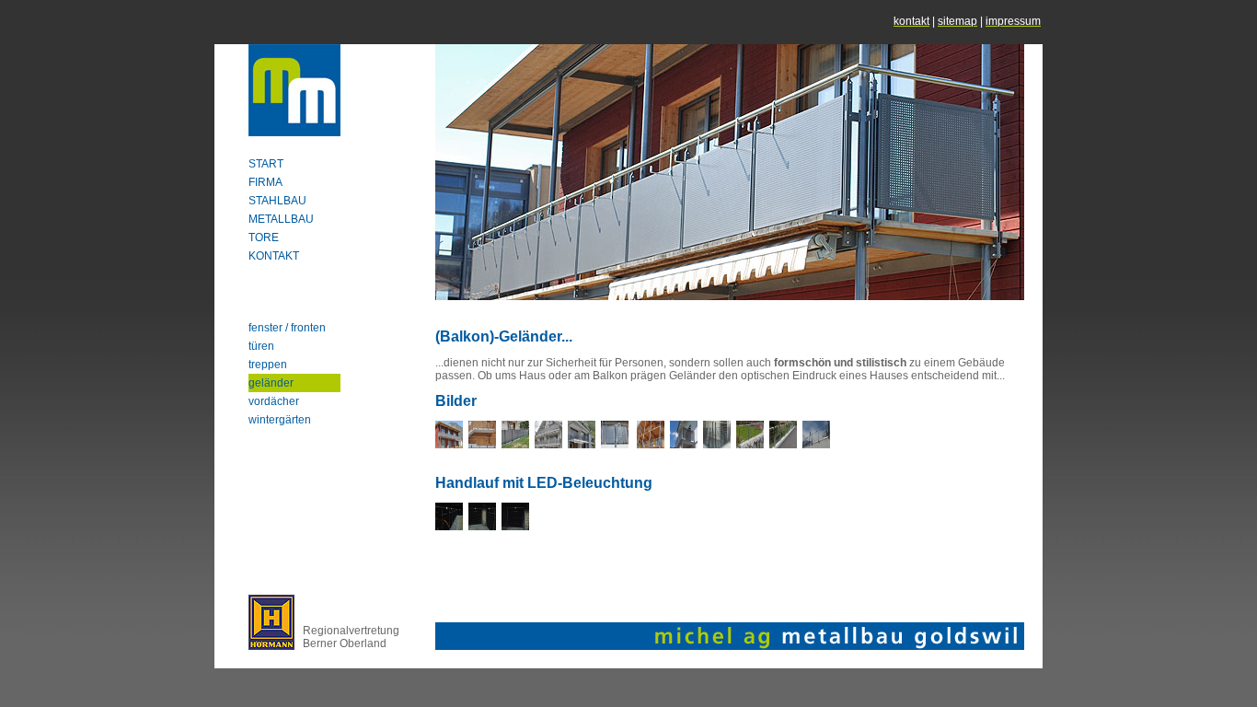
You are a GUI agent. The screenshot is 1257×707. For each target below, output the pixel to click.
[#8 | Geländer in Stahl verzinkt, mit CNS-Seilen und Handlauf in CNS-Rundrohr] (750, 444)
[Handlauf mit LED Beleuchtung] (449, 526)
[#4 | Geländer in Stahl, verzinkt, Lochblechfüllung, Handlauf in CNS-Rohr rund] (614, 444)
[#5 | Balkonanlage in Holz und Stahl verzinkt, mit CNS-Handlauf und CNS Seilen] (650, 444)
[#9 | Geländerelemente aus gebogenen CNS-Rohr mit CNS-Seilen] (783, 444)
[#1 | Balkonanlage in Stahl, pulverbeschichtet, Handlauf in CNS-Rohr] (449, 444)
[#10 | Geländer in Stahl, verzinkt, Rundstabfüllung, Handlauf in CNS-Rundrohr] (816, 444)
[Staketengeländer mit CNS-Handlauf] (482, 444)
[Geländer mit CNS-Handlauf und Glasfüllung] (515, 444)
